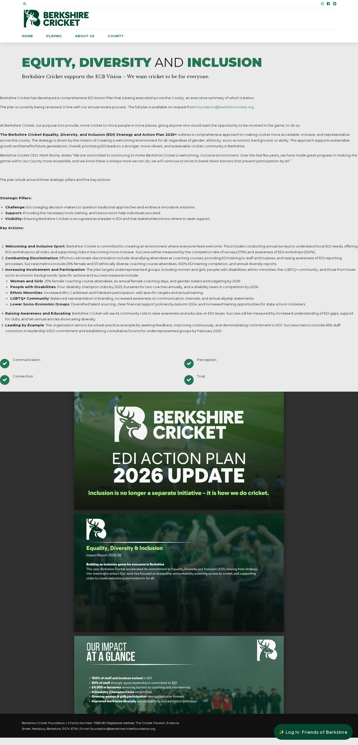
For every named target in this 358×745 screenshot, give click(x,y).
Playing (54, 36)
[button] (313, 732)
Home (27, 36)
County (115, 36)
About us (85, 36)
